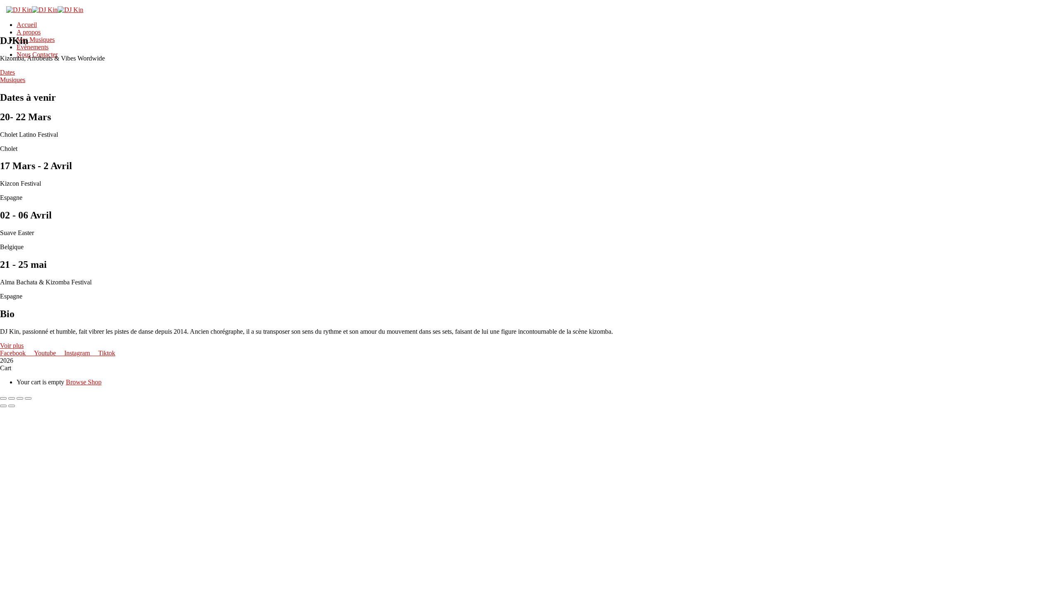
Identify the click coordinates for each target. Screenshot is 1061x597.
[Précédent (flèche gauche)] (3, 406)
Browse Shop (84, 382)
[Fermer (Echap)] (28, 398)
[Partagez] (20, 398)
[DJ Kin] (19, 9)
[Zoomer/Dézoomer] (3, 398)
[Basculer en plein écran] (11, 398)
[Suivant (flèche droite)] (11, 406)
